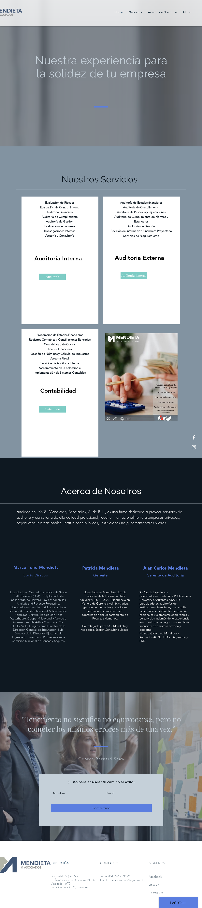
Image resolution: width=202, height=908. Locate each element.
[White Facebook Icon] (194, 437)
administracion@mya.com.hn (127, 880)
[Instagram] (194, 447)
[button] (52, 277)
